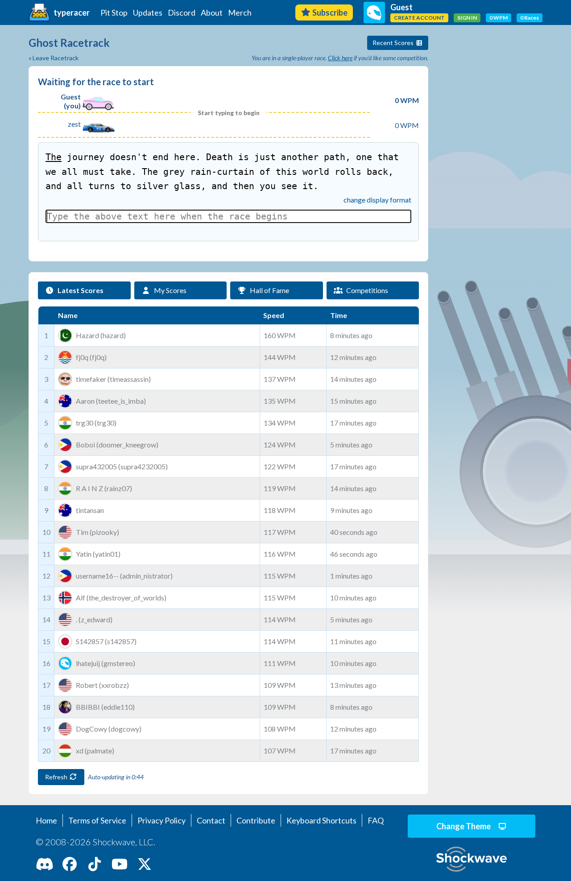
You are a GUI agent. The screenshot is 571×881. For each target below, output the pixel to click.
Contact (211, 820)
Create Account (419, 17)
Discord (181, 12)
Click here (340, 58)
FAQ (376, 820)
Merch (240, 12)
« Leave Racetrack (54, 58)
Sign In (467, 17)
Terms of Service (97, 820)
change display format (377, 199)
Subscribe (330, 12)
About (212, 12)
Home (46, 820)
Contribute (255, 820)
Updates (147, 12)
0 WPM (498, 17)
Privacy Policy (161, 820)
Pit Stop (114, 12)
